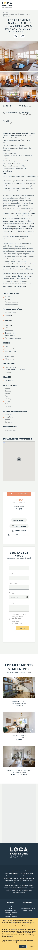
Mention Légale (27, 910)
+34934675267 (20, 531)
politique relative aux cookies (15, 940)
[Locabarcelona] (7, 7)
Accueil (5, 12)
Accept (22, 947)
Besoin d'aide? (20, 526)
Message (12, 603)
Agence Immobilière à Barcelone (10, 913)
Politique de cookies (27, 906)
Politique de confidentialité (27, 908)
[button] (21, 461)
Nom (10, 564)
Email (11, 574)
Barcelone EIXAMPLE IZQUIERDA (19, 770)
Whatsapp (20, 520)
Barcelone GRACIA (19, 736)
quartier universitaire (10, 256)
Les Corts (8, 183)
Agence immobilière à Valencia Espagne (10, 917)
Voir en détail (19, 694)
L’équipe (10, 906)
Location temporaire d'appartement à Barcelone (16, 15)
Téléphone (13, 583)
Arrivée (11, 593)
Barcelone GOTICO (19, 701)
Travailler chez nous (10, 910)
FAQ (10, 908)
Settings (32, 947)
